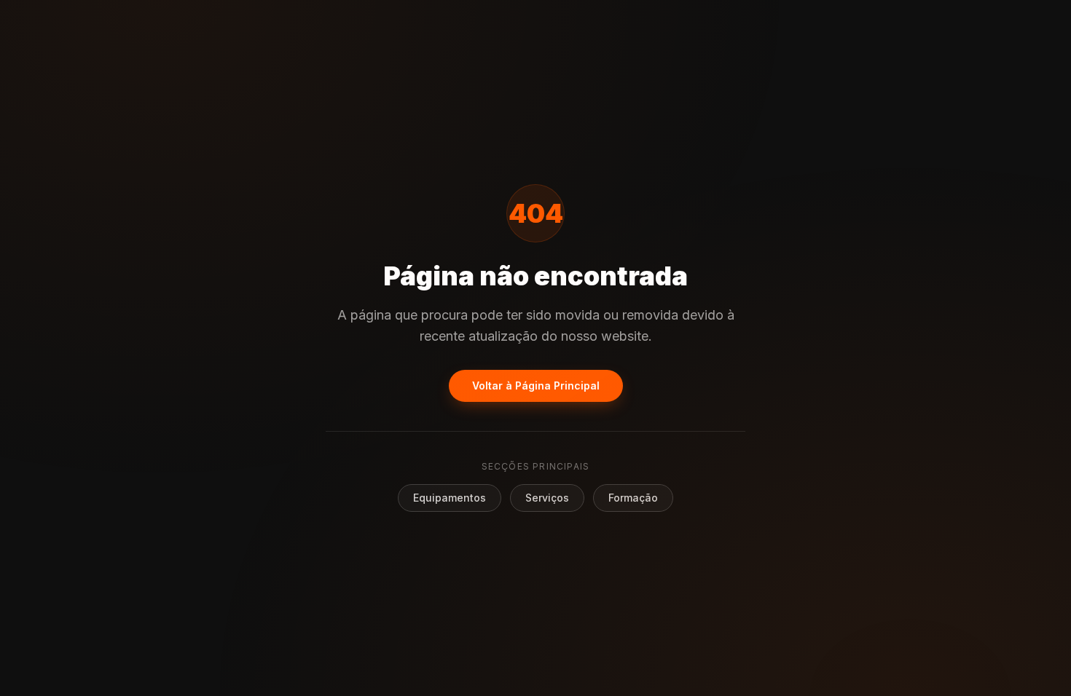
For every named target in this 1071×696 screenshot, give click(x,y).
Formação (633, 497)
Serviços (547, 497)
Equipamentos (449, 497)
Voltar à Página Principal (536, 385)
